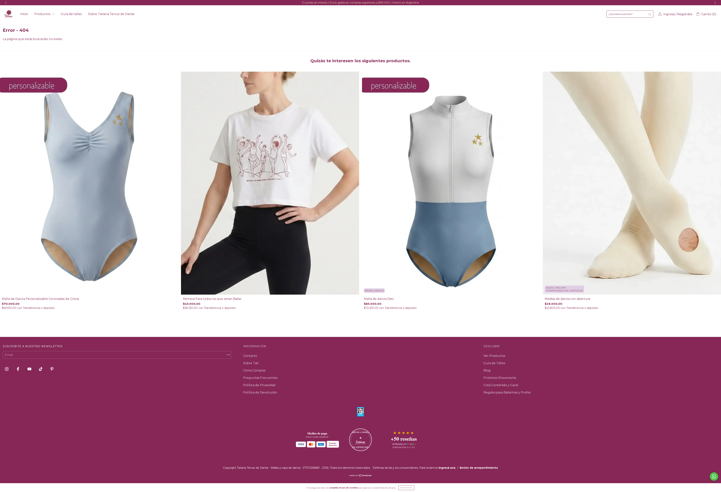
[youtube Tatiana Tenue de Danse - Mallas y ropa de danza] (30, 369)
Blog (487, 370)
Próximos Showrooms (499, 378)
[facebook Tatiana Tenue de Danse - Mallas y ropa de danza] (18, 369)
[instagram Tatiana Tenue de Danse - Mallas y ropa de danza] (7, 369)
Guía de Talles (494, 363)
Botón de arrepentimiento (479, 467)
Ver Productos (494, 356)
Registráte (684, 14)
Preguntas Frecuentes (260, 378)
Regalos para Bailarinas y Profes (507, 392)
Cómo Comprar (254, 370)
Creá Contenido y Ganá (500, 385)
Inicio (24, 14)
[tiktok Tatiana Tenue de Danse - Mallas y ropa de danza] (41, 369)
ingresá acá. (447, 467)
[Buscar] (650, 14)
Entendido (406, 488)
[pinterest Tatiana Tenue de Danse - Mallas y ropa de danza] (52, 369)
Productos (42, 14)
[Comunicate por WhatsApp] (714, 476)
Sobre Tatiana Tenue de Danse (111, 14)
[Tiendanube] (360, 476)
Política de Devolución (260, 392)
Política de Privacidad (259, 385)
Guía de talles (71, 14)
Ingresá (669, 14)
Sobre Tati (251, 363)
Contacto (250, 356)
